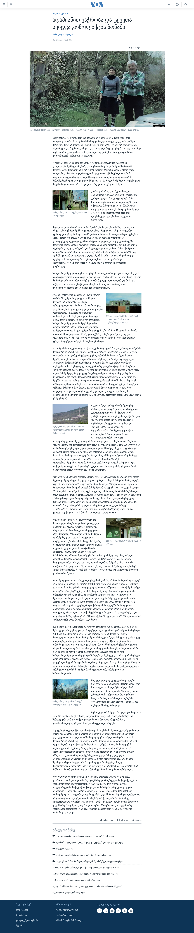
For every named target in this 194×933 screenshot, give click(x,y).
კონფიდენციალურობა (27, 920)
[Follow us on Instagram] (118, 910)
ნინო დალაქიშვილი (63, 34)
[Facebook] (186, 4)
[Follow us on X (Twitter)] (105, 910)
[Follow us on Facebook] (99, 910)
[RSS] (124, 910)
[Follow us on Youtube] (112, 910)
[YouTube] (169, 4)
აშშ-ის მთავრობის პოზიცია (69, 920)
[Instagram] (177, 4)
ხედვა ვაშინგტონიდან (67, 910)
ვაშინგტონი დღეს (65, 915)
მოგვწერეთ (21, 915)
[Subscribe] (130, 910)
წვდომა (19, 926)
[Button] (134, 48)
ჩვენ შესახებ (22, 910)
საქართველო (60, 13)
